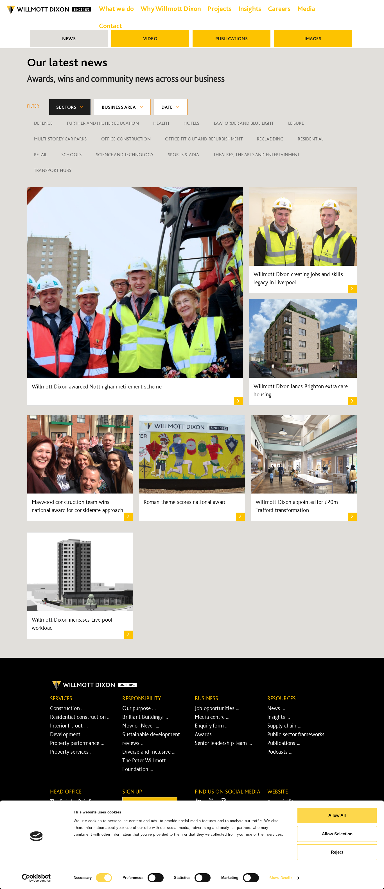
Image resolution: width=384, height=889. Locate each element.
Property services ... (72, 751)
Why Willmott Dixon (171, 8)
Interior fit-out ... (69, 725)
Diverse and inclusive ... (148, 751)
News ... (276, 708)
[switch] (156, 877)
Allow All (337, 815)
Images (313, 38)
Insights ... (278, 716)
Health (161, 123)
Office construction (126, 139)
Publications (231, 38)
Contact (110, 26)
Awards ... (206, 734)
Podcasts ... (280, 751)
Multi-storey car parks (60, 139)
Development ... (68, 734)
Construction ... (67, 708)
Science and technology (124, 154)
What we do (116, 8)
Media (306, 8)
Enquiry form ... (212, 725)
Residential (310, 139)
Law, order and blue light (244, 123)
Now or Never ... (140, 725)
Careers (279, 8)
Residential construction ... (80, 716)
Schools (71, 154)
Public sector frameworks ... (298, 734)
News (69, 38)
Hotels (192, 123)
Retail (40, 154)
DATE (167, 107)
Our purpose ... (138, 708)
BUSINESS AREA (119, 107)
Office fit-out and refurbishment (204, 139)
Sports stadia (183, 154)
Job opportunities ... (217, 708)
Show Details (280, 878)
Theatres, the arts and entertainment (256, 154)
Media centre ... (212, 716)
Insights (249, 8)
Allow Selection (337, 833)
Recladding (270, 139)
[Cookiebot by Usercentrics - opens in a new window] (36, 878)
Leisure (296, 123)
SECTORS (66, 107)
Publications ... (284, 743)
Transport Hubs (52, 170)
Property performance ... (77, 743)
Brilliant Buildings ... (145, 716)
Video (150, 38)
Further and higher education (103, 123)
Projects (219, 8)
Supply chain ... (284, 725)
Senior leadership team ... (223, 743)
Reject (337, 852)
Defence (43, 123)
